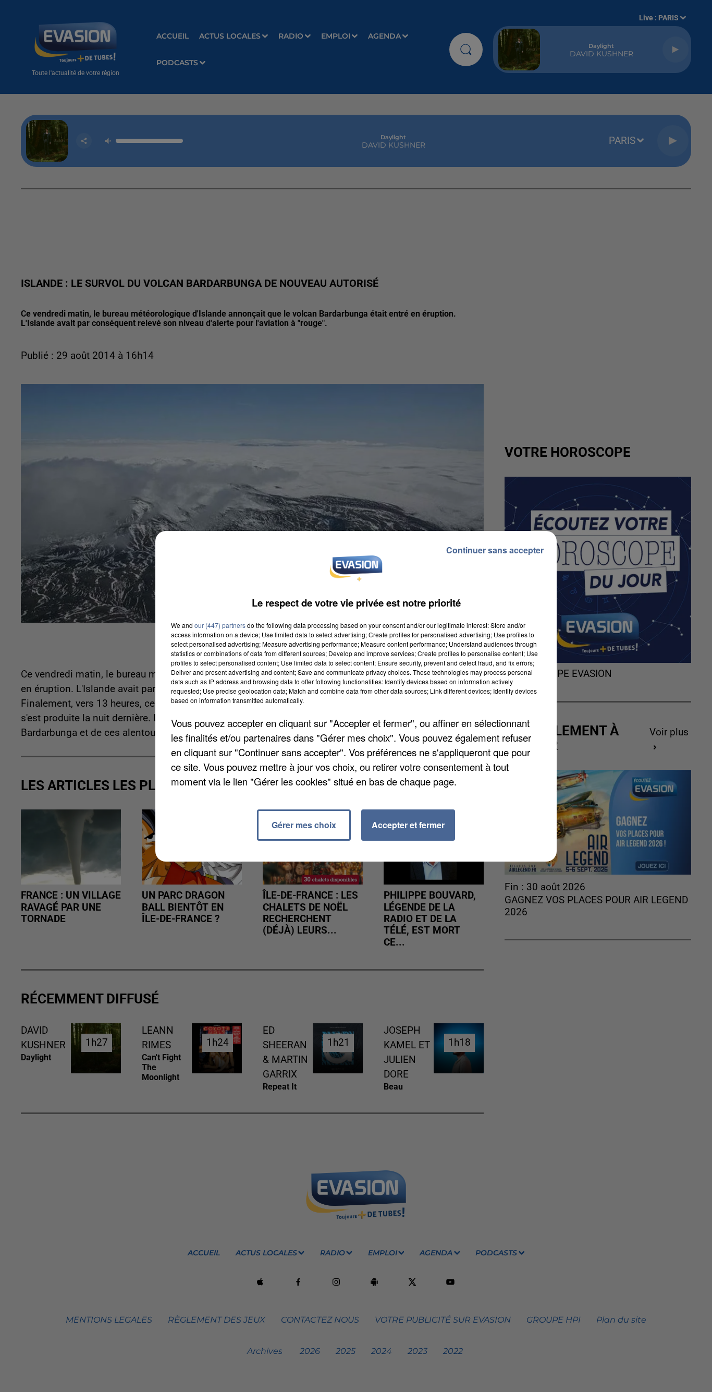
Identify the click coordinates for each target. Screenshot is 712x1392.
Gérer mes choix (304, 825)
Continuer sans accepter (495, 550)
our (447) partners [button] (219, 625)
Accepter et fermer (408, 825)
